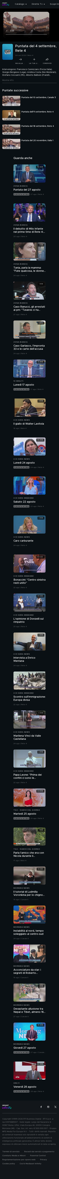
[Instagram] (48, 1107)
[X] (55, 1107)
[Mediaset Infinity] (5, 4)
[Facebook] (41, 1107)
